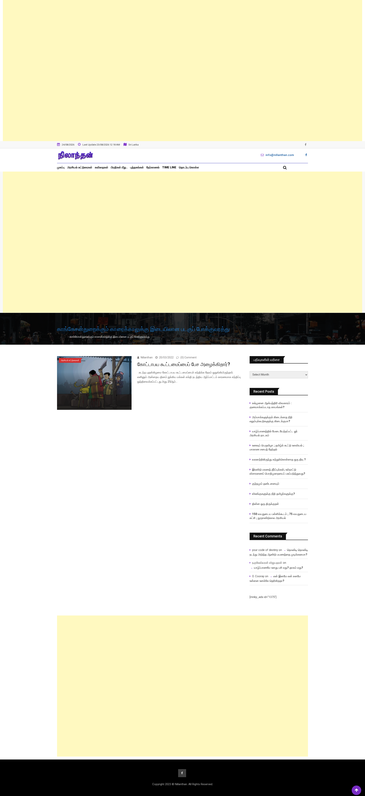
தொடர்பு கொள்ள (189, 167)
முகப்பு (61, 167)
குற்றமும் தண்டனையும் (265, 483)
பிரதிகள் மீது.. (119, 167)
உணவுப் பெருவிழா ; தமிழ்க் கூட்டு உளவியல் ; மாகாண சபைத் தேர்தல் (277, 447)
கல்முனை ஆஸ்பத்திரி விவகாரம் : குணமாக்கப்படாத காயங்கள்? (271, 405)
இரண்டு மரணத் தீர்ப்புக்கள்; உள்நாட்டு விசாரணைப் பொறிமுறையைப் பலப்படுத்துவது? (277, 471)
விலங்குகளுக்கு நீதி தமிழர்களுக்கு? (273, 494)
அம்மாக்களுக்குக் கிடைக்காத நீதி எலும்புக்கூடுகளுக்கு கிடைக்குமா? (271, 419)
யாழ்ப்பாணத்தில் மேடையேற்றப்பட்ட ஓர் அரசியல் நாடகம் (274, 433)
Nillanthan (147, 357)
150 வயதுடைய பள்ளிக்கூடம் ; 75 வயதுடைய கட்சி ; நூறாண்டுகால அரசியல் (278, 516)
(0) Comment (188, 357)
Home (63, 336)
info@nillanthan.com (280, 155)
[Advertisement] (182, 70)
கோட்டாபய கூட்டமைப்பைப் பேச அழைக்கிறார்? (183, 364)
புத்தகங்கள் (137, 167)
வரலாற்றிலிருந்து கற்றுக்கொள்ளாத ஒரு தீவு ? (279, 459)
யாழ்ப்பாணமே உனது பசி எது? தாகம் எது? (278, 567)
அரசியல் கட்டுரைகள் (79, 167)
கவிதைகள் (101, 167)
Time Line (169, 167)
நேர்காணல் (152, 167)
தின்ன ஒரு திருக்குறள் (265, 504)
